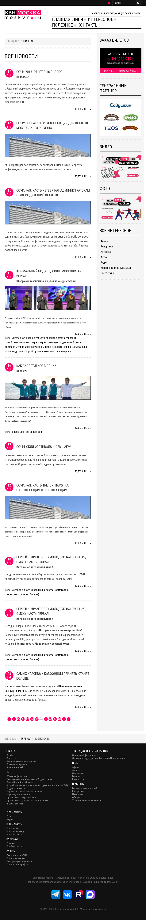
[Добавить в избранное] (109, 2)
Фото (104, 257)
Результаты (107, 273)
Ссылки (10, 843)
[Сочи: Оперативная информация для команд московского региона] (48, 145)
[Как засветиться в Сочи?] (48, 387)
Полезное (62, 25)
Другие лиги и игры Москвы (21, 797)
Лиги (77, 19)
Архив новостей (14, 767)
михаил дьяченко (53, 346)
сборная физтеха (55, 337)
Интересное (100, 19)
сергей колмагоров (57, 589)
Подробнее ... (82, 109)
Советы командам (15, 858)
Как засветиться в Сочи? (36, 366)
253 (45, 719)
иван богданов (33, 346)
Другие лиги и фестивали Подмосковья (27, 800)
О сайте (10, 755)
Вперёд (64, 719)
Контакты (88, 25)
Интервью (106, 251)
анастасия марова (60, 351)
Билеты (76, 776)
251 (36, 719)
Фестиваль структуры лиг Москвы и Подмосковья (98, 758)
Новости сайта (14, 834)
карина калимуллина (75, 346)
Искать (138, 3)
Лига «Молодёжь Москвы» (20, 782)
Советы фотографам (17, 864)
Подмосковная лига (17, 788)
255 (55, 719)
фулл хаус (39, 337)
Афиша (104, 241)
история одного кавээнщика (28, 589)
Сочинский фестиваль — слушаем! (43, 447)
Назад (14, 719)
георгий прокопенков (37, 351)
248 (23, 719)
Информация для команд (19, 861)
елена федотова (14, 351)
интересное (18, 337)
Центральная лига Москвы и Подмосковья (29, 779)
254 (50, 719)
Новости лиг (13, 828)
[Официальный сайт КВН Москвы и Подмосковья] (23, 14)
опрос (15, 431)
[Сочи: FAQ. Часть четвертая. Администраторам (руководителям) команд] (48, 212)
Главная (61, 19)
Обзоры (76, 797)
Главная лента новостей (84, 788)
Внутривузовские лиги (18, 794)
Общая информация (16, 776)
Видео (104, 262)
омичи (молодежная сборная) (65, 342)
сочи (40, 431)
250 (32, 719)
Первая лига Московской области (24, 791)
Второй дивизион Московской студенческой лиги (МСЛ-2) (37, 785)
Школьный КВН (14, 803)
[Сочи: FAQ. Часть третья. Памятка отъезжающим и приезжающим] (48, 507)
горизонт (71, 337)
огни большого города (18, 342)
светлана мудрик (14, 346)
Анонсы (76, 770)
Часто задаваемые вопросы (21, 761)
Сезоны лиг (78, 773)
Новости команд (15, 831)
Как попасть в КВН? (16, 855)
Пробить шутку (14, 846)
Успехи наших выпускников (116, 267)
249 (27, 719)
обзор (29, 337)
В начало (9, 719)
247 (18, 719)
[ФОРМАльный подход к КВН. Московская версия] (48, 298)
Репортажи (107, 246)
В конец (69, 719)
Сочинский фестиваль (84, 755)
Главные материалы (16, 764)
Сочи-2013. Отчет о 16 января (39, 72)
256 (59, 719)
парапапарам (39, 342)
